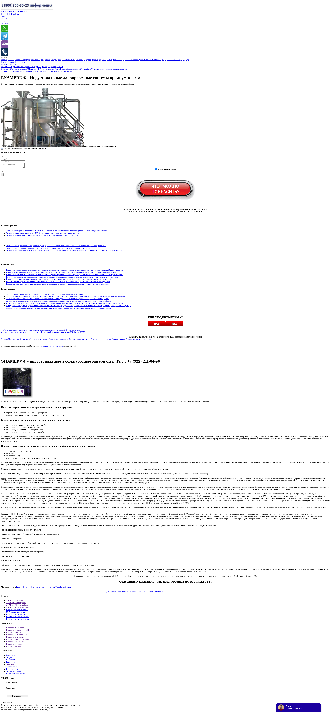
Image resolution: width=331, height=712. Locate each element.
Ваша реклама (12, 669)
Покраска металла (14, 644)
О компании (11, 655)
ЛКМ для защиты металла (17, 607)
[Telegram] (4, 39)
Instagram (67, 587)
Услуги (9, 657)
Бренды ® (159, 591)
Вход (16, 64)
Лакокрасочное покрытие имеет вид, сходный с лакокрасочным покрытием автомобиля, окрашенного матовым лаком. (58, 308)
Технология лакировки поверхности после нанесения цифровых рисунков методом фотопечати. (49, 248)
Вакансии (10, 660)
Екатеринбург (51, 60)
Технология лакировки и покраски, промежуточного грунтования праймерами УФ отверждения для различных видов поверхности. (64, 250)
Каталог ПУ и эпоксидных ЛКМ (15, 69)
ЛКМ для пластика (14, 600)
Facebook (20, 587)
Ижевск (65, 60)
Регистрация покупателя (52, 66)
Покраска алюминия (15, 642)
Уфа (59, 60)
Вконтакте (35, 587)
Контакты (67, 71)
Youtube (58, 587)
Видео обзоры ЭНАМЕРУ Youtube (75, 69)
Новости (59, 71)
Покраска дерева (13, 646)
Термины (10, 664)
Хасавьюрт (117, 60)
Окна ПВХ (6, 71)
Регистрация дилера (10, 66)
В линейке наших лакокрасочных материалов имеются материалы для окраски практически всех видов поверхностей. (58, 279)
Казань (72, 60)
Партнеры (131, 591)
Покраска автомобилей (16, 635)
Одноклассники (48, 587)
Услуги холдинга (13, 671)
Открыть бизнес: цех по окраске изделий (109, 69)
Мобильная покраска (15, 612)
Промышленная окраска (17, 610)
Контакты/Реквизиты (15, 674)
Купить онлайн (7, 62)
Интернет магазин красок (17, 619)
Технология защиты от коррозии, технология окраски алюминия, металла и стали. (42, 235)
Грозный (127, 60)
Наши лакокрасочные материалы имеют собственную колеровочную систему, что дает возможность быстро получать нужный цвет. (64, 274)
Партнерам (20, 62)
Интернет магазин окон (16, 614)
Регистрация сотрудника (30, 66)
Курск (88, 60)
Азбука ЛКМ (12, 667)
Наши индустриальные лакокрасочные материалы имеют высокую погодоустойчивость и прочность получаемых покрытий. (61, 272)
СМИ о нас (141, 591)
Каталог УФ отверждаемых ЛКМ (45, 69)
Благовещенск (137, 60)
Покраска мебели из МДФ (17, 630)
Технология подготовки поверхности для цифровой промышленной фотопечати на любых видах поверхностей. (56, 246)
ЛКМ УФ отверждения (16, 603)
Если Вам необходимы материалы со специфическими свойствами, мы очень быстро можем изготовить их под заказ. (58, 281)
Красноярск (170, 60)
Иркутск (148, 60)
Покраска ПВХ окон (15, 628)
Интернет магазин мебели (17, 617)
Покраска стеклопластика (17, 639)
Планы (151, 591)
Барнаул (178, 60)
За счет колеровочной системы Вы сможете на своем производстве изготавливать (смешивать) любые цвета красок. (57, 298)
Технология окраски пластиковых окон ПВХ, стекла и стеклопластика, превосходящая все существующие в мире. (56, 231)
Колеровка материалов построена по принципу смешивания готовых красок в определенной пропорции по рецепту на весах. (62, 277)
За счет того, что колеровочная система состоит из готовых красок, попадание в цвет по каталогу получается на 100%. (58, 301)
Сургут (186, 60)
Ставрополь (107, 60)
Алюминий (37, 71)
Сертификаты (110, 591)
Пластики (15, 71)
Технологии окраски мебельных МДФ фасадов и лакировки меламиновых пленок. (43, 233)
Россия (4, 60)
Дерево (29, 71)
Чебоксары (80, 60)
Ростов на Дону (37, 60)
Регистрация (6, 64)
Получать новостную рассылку (167, 169)
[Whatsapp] (4, 31)
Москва (11, 60)
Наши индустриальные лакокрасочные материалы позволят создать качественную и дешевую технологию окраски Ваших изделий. (64, 270)
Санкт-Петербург (22, 60)
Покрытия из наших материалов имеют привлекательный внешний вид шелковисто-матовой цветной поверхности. (57, 284)
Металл (45, 71)
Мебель (22, 71)
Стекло (52, 71)
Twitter (28, 587)
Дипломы (122, 591)
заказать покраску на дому (51, 346)
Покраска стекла (13, 632)
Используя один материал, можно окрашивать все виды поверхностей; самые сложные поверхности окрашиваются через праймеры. (65, 303)
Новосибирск (158, 60)
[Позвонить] (4, 55)
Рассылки (10, 662)
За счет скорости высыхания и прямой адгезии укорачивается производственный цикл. (44, 294)
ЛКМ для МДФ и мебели (17, 605)
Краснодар (96, 60)
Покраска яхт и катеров (16, 637)
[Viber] (4, 47)
